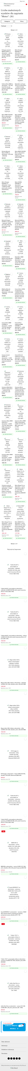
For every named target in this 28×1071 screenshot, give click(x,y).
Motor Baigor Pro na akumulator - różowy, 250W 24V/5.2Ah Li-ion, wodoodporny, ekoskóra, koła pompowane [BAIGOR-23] (7, 526)
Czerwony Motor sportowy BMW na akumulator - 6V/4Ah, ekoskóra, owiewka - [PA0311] (20, 457)
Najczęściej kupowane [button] (14, 549)
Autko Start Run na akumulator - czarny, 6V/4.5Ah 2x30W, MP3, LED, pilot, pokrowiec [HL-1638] (13, 1006)
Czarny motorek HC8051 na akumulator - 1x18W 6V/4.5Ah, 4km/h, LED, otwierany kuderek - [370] (7, 358)
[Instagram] (11, 1058)
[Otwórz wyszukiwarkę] (19, 4)
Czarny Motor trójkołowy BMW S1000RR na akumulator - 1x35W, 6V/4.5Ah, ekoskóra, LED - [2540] (20, 326)
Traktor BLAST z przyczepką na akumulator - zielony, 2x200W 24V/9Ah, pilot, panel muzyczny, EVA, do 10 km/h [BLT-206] (14, 637)
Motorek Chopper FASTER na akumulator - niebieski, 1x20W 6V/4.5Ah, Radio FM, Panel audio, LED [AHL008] (7, 224)
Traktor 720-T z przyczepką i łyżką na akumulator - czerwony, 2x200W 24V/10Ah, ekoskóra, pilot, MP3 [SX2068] (13, 960)
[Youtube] (14, 1058)
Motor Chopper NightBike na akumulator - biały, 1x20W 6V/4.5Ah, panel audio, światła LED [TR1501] (7, 185)
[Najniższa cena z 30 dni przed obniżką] (12, 61)
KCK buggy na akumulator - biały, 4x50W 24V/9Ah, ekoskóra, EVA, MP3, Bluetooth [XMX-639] (13, 774)
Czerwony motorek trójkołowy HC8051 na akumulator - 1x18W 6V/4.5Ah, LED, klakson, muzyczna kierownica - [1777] (7, 489)
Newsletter (4, 1053)
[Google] (19, 1058)
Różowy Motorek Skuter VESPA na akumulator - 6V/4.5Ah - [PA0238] (7, 153)
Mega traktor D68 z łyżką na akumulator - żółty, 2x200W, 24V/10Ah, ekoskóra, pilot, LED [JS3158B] (13, 729)
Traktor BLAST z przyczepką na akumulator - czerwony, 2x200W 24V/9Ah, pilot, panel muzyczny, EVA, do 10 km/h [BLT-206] (13, 821)
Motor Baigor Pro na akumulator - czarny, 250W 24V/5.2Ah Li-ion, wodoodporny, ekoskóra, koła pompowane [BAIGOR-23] (20, 490)
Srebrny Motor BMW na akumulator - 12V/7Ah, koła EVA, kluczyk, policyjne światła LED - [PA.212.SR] (7, 87)
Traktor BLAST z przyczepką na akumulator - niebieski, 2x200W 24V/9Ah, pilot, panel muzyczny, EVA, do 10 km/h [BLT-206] (13, 590)
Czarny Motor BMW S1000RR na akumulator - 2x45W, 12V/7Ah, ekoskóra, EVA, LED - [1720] (7, 325)
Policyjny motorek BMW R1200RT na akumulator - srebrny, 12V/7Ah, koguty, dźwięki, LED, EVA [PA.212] (7, 53)
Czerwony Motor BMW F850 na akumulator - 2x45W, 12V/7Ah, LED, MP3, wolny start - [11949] (20, 423)
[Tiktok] (17, 1058)
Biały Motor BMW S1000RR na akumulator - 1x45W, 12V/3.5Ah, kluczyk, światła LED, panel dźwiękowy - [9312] (20, 260)
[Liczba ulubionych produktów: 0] (22, 4)
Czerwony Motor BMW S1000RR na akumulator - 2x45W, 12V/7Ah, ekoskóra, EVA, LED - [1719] (7, 457)
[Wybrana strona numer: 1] (14, 30)
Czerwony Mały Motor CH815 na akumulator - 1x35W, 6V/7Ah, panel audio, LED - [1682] (7, 390)
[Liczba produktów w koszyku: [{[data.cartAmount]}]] (25, 4)
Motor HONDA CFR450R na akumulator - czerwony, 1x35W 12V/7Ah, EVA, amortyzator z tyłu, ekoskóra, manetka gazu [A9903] (19, 187)
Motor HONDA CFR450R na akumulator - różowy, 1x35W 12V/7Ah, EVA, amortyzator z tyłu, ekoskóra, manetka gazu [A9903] (20, 119)
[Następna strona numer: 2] (22, 30)
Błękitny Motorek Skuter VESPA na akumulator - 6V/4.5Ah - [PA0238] (7, 291)
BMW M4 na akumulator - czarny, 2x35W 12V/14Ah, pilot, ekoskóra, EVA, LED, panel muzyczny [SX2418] (13, 867)
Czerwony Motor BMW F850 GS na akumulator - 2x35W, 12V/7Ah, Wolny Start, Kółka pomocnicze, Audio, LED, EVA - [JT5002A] (7, 425)
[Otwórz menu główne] (2, 4)
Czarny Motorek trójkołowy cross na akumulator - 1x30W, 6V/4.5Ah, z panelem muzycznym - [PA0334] (20, 358)
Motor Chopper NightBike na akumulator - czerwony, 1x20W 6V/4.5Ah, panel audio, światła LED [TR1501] (20, 53)
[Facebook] (9, 1058)
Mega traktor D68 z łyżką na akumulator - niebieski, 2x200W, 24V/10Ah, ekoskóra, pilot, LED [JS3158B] (13, 683)
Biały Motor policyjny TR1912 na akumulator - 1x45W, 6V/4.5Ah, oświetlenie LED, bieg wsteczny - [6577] (20, 87)
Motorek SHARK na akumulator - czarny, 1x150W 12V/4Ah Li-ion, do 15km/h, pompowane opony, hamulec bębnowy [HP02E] (20, 225)
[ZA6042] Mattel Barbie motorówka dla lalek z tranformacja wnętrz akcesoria (7, 259)
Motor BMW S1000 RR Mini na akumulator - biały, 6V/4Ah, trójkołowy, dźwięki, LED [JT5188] (20, 154)
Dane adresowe (5, 1041)
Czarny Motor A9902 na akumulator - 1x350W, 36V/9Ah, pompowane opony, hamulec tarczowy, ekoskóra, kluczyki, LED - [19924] (20, 294)
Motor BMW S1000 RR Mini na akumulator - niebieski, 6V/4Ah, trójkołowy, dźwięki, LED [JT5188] (7, 117)
